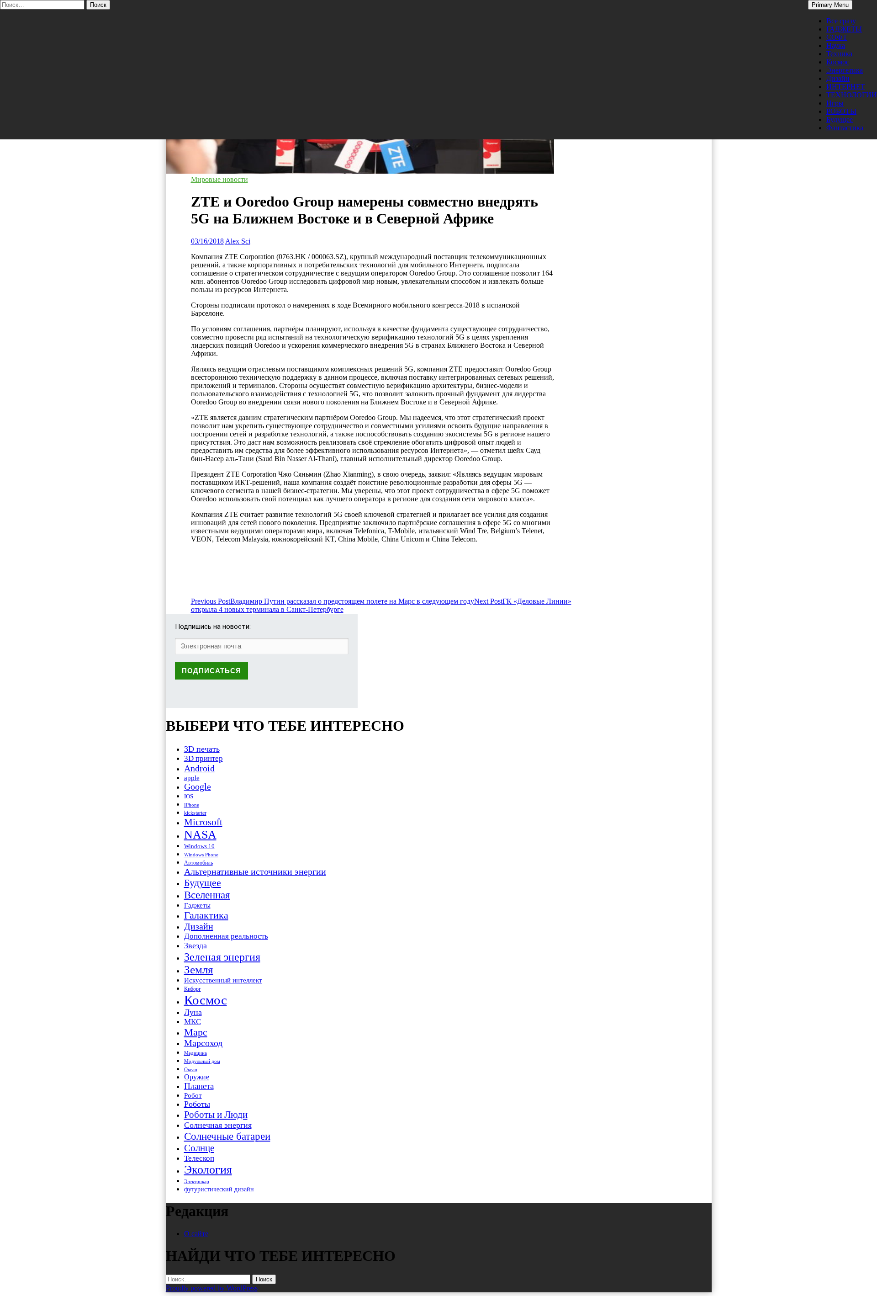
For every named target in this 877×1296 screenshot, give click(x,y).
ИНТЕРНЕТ (845, 86)
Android (199, 768)
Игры (835, 103)
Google (197, 786)
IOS (188, 796)
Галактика (206, 915)
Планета (199, 1086)
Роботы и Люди (216, 1114)
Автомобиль (198, 863)
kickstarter (195, 813)
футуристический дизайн (219, 1189)
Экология (208, 1169)
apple (192, 777)
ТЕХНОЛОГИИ (851, 95)
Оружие (196, 1077)
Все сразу (841, 21)
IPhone (191, 804)
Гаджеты (197, 905)
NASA (200, 834)
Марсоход (203, 1043)
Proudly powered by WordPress (212, 1288)
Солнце (199, 1147)
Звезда (195, 945)
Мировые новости (219, 179)
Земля (198, 969)
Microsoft (203, 822)
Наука (835, 45)
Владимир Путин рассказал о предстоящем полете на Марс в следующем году (332, 601)
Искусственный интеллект (223, 980)
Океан (190, 1069)
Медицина (195, 1053)
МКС (192, 1021)
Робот (193, 1095)
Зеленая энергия (222, 957)
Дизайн (838, 78)
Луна (193, 1012)
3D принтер (203, 758)
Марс (195, 1032)
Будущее (839, 119)
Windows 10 (199, 846)
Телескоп (199, 1158)
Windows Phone (201, 854)
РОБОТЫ (841, 111)
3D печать (202, 749)
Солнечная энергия (218, 1125)
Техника (839, 54)
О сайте (196, 1234)
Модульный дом (202, 1061)
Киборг (192, 989)
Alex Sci (237, 241)
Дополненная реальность (226, 936)
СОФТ (836, 37)
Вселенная (207, 895)
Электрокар (196, 1181)
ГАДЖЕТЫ (844, 29)
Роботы (197, 1104)
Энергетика (844, 70)
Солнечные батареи (227, 1136)
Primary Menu (830, 4)
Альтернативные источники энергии (255, 871)
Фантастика (844, 128)
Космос (837, 62)
